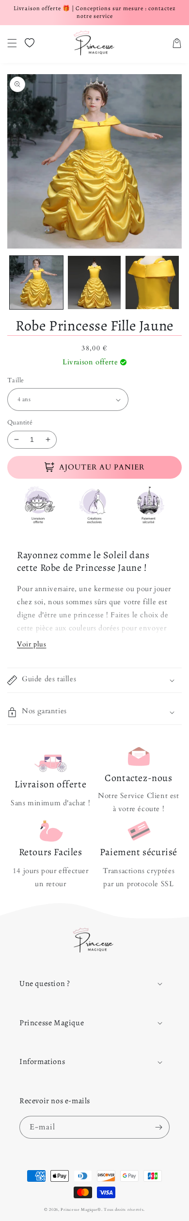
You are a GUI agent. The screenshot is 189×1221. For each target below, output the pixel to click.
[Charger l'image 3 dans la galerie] (152, 282)
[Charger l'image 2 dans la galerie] (94, 282)
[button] (12, 43)
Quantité (19, 422)
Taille (15, 380)
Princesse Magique (79, 1209)
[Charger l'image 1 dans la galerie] (36, 282)
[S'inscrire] (158, 1127)
